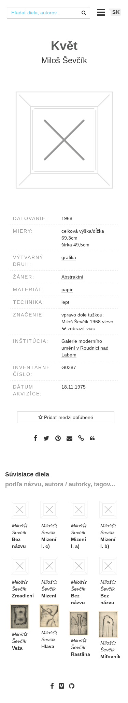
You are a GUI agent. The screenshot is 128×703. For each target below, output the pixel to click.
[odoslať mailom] (70, 438)
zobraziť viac (80, 328)
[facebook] (53, 685)
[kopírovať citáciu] (92, 438)
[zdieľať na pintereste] (58, 438)
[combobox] (48, 12)
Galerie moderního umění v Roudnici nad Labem (85, 347)
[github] (73, 685)
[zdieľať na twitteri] (46, 438)
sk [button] (116, 12)
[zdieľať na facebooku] (35, 438)
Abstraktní (72, 277)
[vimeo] (63, 685)
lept (65, 302)
